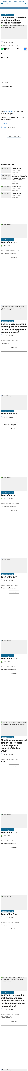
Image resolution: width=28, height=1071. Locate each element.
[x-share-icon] (5, 49)
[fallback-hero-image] (6, 170)
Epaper (5, 1)
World (23, 8)
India (18, 8)
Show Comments (14, 136)
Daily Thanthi (13, 1)
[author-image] (2, 42)
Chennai (4, 8)
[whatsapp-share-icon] (2, 49)
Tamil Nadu (11, 8)
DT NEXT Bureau (8, 42)
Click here (4, 123)
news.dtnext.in (8, 112)
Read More (14, 257)
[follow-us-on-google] (25, 49)
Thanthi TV (22, 1)
